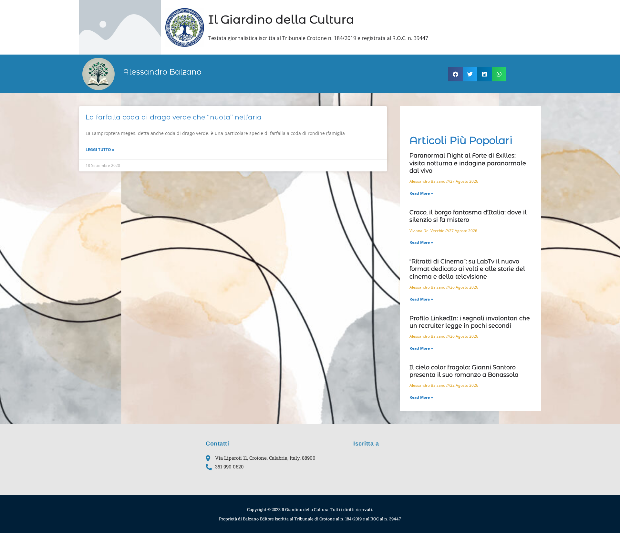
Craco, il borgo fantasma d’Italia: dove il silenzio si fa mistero (468, 216)
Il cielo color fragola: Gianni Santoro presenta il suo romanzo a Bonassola (464, 371)
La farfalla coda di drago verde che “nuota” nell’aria (174, 117)
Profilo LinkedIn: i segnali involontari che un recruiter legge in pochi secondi (469, 322)
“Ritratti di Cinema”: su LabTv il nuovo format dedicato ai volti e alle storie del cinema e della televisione (467, 269)
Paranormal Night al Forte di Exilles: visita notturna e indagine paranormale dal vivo (467, 163)
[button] (455, 74)
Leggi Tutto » (100, 149)
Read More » (421, 193)
